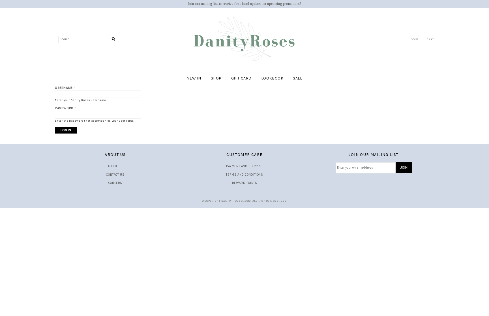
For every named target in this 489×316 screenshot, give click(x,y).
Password (65, 108)
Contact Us (115, 175)
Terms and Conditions (244, 175)
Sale (297, 78)
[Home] (244, 39)
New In (193, 78)
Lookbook (272, 78)
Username (65, 88)
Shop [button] (216, 78)
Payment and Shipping (244, 166)
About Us (115, 166)
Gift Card (241, 78)
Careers (115, 183)
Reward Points (244, 183)
